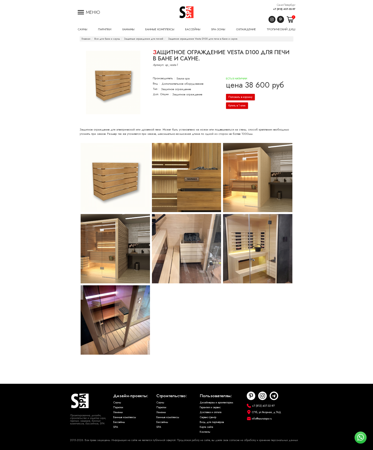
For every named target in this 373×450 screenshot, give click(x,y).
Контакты (205, 432)
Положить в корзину (240, 97)
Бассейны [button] (192, 29)
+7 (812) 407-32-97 (284, 9)
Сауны (117, 402)
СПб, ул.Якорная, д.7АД (266, 412)
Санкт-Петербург (286, 5)
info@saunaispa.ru (262, 418)
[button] (89, 12)
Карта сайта (206, 427)
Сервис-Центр (208, 417)
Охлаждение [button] (246, 29)
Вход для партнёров (212, 422)
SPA (115, 427)
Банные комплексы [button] (159, 29)
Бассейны (119, 422)
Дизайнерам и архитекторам (216, 402)
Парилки (118, 407)
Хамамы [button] (128, 29)
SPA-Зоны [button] (218, 29)
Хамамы (118, 412)
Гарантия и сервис (210, 407)
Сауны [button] (82, 29)
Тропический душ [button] (281, 29)
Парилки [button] (104, 29)
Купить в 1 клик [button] (237, 105)
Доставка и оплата (210, 412)
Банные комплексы (124, 417)
